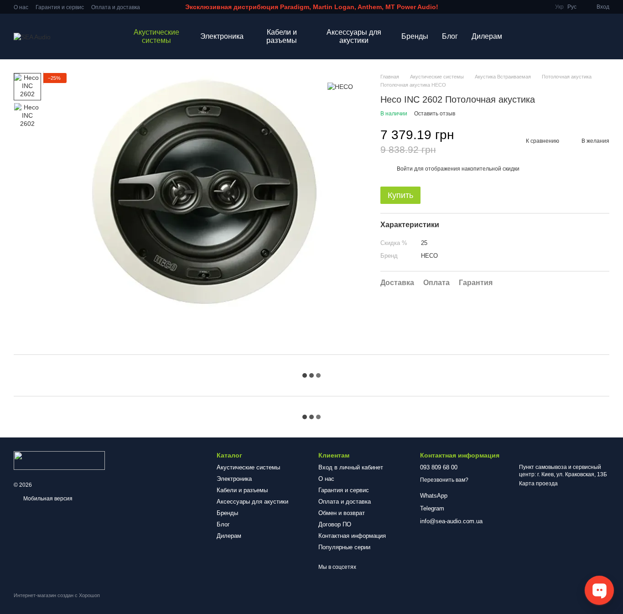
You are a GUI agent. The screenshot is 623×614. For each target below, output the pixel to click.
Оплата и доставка (115, 7)
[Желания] (554, 36)
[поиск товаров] (525, 36)
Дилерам (487, 36)
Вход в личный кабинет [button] (350, 467)
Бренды (414, 36)
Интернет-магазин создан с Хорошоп (57, 595)
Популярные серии (344, 547)
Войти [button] (405, 169)
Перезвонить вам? (444, 480)
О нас (21, 7)
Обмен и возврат (341, 513)
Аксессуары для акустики (354, 36)
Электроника (222, 36)
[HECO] (340, 86)
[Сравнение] (578, 36)
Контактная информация (352, 535)
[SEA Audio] (59, 460)
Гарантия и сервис (60, 7)
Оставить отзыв (434, 113)
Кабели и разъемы (281, 36)
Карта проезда (538, 483)
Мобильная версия (47, 498)
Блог (450, 36)
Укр (559, 7)
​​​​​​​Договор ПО (334, 524)
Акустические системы (156, 36)
